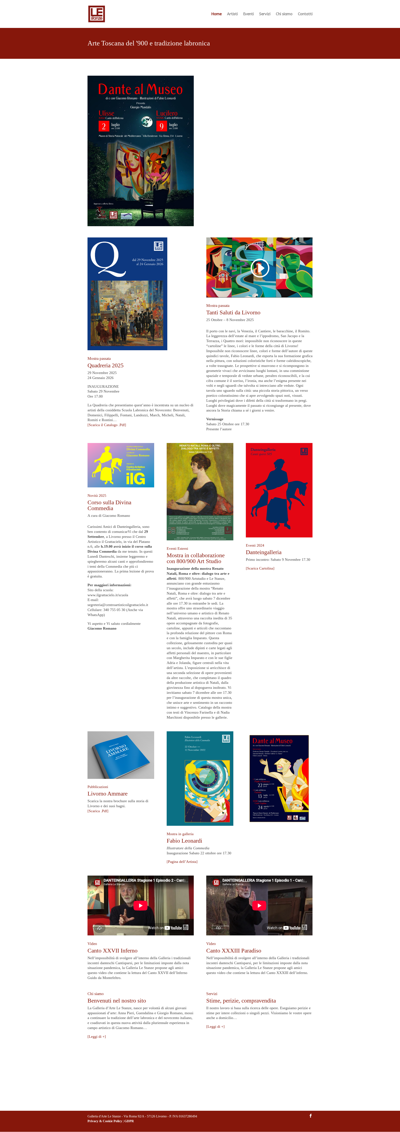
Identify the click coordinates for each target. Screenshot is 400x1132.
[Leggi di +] (97, 1036)
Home (216, 14)
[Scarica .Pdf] (98, 811)
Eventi (248, 14)
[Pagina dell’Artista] (182, 862)
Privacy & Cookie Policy (105, 1121)
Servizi (264, 14)
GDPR (129, 1121)
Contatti (305, 14)
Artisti (232, 14)
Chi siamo (284, 14)
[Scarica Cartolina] (260, 568)
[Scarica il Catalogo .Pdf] (107, 425)
